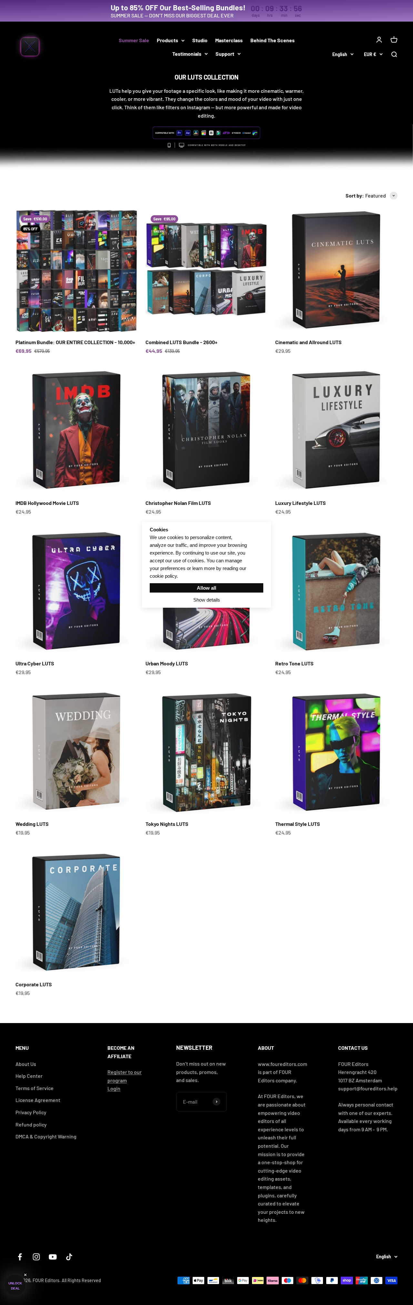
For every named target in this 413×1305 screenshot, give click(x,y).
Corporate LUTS (33, 984)
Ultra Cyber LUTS (34, 663)
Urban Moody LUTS (167, 663)
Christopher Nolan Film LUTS (178, 503)
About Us (25, 1064)
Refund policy (31, 1124)
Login (113, 1088)
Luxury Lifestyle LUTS (300, 503)
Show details (206, 600)
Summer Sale (134, 40)
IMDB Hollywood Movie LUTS (47, 503)
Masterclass (229, 40)
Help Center (29, 1076)
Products (167, 40)
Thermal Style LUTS (297, 824)
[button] (15, 1285)
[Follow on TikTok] (69, 1256)
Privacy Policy (30, 1112)
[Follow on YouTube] (52, 1256)
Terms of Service (34, 1088)
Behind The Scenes (272, 40)
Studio (199, 40)
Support (225, 54)
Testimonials (186, 54)
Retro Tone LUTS (294, 663)
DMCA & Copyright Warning (45, 1136)
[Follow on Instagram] (36, 1256)
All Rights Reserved (81, 1280)
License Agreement (37, 1100)
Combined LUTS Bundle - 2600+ (181, 342)
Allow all (206, 588)
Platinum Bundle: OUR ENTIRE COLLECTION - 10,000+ (75, 342)
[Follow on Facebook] (19, 1256)
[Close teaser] (25, 1274)
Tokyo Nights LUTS (167, 824)
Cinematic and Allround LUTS (308, 342)
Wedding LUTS (32, 824)
